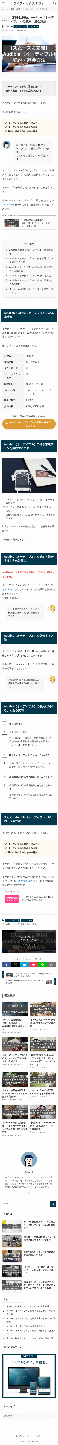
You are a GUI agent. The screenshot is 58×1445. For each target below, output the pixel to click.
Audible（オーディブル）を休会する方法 (30, 275)
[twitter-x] (29, 1192)
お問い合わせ (20, 1436)
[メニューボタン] (3, 3)
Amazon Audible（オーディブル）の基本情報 (27, 1306)
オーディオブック (20, 26)
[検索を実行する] (53, 1204)
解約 (28, 924)
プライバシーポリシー (34, 1436)
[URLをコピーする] (51, 964)
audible (9, 924)
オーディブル (33, 26)
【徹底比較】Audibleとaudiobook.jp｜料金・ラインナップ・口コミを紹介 (37, 223)
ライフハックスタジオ (29, 3)
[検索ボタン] (54, 3)
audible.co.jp (12, 499)
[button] (6, 964)
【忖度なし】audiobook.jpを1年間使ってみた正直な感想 (37, 898)
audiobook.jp (8, 204)
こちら (19, 597)
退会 (34, 924)
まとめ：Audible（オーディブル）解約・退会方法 (29, 1338)
